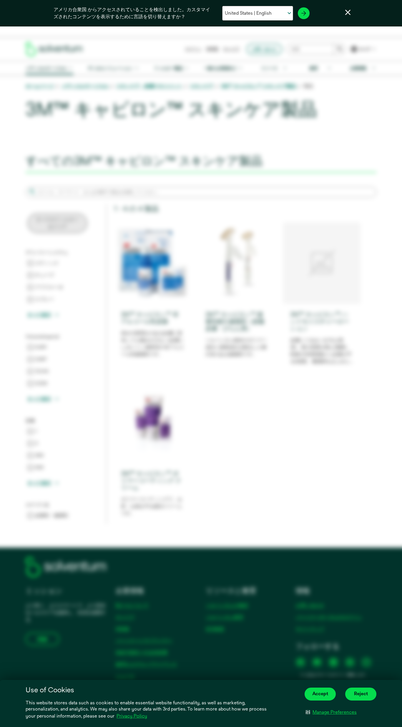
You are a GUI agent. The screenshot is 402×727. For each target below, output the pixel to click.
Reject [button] (361, 693)
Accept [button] (320, 693)
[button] (331, 712)
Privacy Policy (132, 716)
